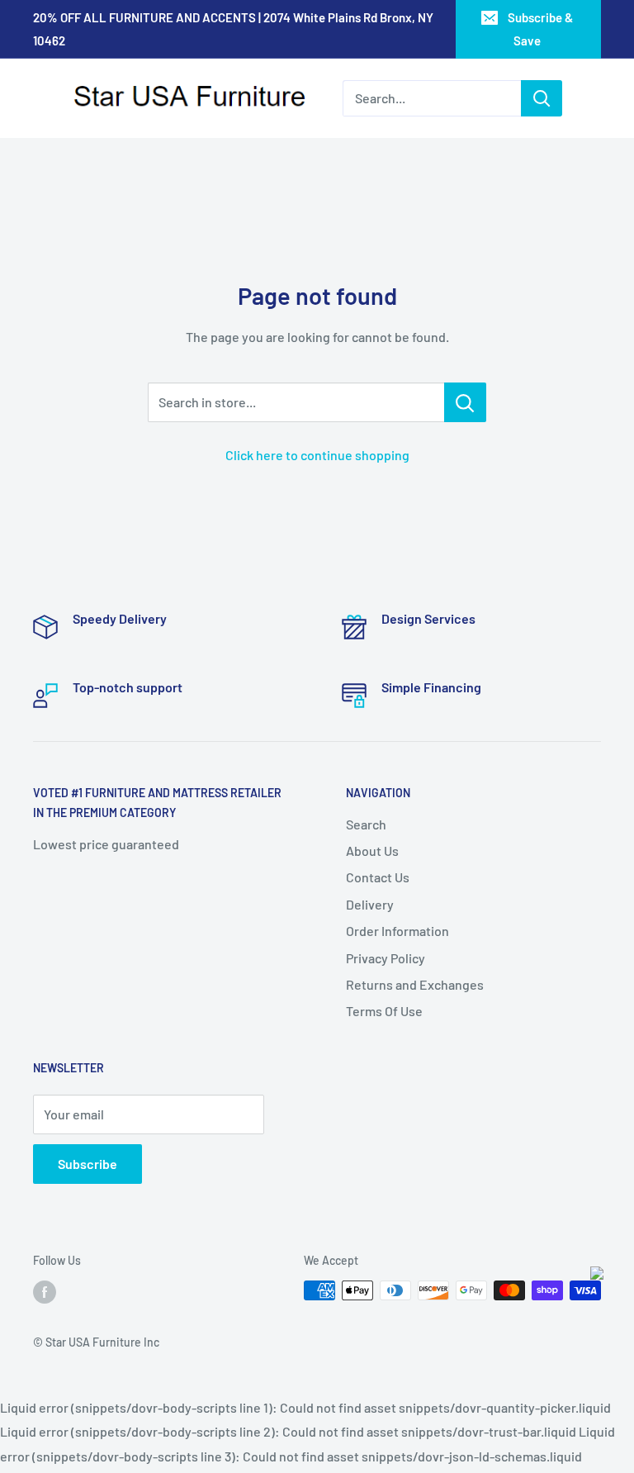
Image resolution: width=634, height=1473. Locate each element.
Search (366, 824)
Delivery (370, 904)
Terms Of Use (384, 1011)
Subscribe (87, 1163)
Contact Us (377, 877)
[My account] (601, 98)
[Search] (541, 98)
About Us (372, 850)
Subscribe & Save (540, 29)
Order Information (397, 930)
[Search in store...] (465, 402)
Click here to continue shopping (317, 455)
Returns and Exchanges (415, 984)
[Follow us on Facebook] (44, 1292)
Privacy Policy (385, 958)
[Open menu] (41, 99)
